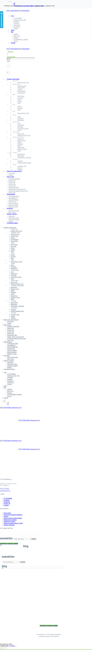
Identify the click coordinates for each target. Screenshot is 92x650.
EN (14, 3)
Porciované (12, 173)
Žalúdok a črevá (22, 149)
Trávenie (20, 169)
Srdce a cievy (16, 121)
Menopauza (21, 156)
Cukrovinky (12, 216)
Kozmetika (10, 208)
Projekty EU (17, 27)
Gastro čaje (12, 192)
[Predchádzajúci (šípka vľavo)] (0, 649)
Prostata (20, 161)
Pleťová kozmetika (14, 210)
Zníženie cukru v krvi (23, 82)
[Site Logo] (18, 10)
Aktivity (16, 41)
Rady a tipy (17, 36)
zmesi (29, 415)
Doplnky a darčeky (12, 214)
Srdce (19, 130)
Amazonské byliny (14, 187)
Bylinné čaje (12, 180)
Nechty (20, 106)
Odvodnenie (21, 120)
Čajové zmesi (10, 177)
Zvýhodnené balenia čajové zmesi (18, 191)
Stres (19, 103)
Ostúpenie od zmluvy (9, 521)
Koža (14, 104)
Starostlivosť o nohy (23, 113)
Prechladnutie (22, 91)
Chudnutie (20, 118)
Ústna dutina (21, 93)
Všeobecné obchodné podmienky (13, 515)
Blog (12, 32)
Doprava (6, 516)
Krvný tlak (20, 127)
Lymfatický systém (23, 128)
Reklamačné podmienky (10, 520)
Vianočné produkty (14, 219)
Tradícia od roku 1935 (20, 20)
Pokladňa (12, 645)
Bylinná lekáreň (11, 194)
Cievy (19, 123)
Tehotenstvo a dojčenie (24, 157)
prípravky (29, 428)
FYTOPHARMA (18, 18)
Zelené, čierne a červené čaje (17, 189)
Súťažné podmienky (9, 525)
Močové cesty (22, 140)
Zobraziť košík (4, 645)
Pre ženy (15, 152)
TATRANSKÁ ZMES (14, 196)
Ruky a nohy (12, 212)
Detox (19, 116)
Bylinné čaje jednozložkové (14, 171)
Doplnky (11, 221)
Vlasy (19, 110)
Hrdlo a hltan (21, 87)
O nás (12, 16)
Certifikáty (16, 22)
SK (10, 1)
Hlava (14, 94)
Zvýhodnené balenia (12, 223)
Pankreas (20, 144)
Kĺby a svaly (21, 134)
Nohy (14, 111)
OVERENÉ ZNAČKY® (14, 179)
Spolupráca (17, 25)
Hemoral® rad (13, 198)
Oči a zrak (20, 98)
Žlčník (19, 151)
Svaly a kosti (16, 132)
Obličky (20, 142)
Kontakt (13, 43)
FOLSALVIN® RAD (14, 200)
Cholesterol (21, 125)
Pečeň (19, 145)
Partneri (16, 28)
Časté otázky (7, 513)
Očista (14, 115)
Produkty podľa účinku (13, 79)
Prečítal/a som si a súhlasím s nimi (24, 6)
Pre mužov (15, 159)
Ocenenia (16, 23)
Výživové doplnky (13, 203)
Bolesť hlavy (21, 96)
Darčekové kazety (14, 218)
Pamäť (19, 99)
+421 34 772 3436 (4, 488)
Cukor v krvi (15, 81)
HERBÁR (16, 34)
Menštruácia (21, 154)
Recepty (16, 38)
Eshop (12, 30)
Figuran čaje (12, 186)
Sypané (11, 175)
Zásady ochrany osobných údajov (13, 518)
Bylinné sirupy (12, 201)
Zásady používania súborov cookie (13, 523)
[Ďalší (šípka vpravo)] (2, 649)
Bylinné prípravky (13, 205)
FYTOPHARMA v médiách (21, 39)
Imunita (20, 89)
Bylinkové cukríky (13, 207)
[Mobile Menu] (7, 47)
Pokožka (20, 108)
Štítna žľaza (21, 147)
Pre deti (14, 164)
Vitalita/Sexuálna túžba (24, 163)
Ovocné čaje (12, 184)
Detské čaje (12, 182)
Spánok (20, 101)
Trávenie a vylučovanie (18, 137)
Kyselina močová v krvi (24, 135)
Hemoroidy (21, 139)
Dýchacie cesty (16, 84)
